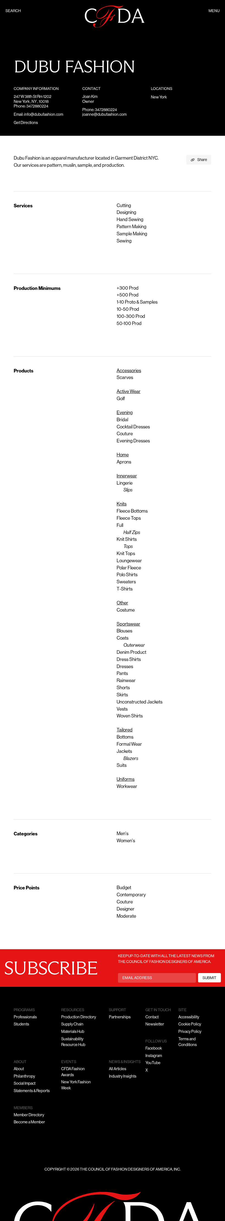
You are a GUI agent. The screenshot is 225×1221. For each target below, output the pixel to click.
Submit (209, 978)
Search (13, 11)
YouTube (153, 1063)
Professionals (25, 1017)
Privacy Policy (189, 1032)
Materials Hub (72, 1032)
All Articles (117, 1069)
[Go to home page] (115, 16)
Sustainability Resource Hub (73, 1042)
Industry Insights (122, 1077)
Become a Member (29, 1122)
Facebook (153, 1049)
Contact (152, 1017)
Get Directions (26, 123)
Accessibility (188, 1017)
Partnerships (120, 1017)
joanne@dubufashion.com (104, 115)
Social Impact (24, 1084)
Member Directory (29, 1115)
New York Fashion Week (76, 1085)
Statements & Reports (32, 1091)
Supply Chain (72, 1024)
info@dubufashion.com (43, 115)
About (19, 1069)
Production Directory (78, 1017)
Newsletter (154, 1024)
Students (21, 1024)
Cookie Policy (189, 1024)
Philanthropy (24, 1077)
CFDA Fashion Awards (73, 1072)
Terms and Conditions (187, 1042)
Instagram (153, 1056)
